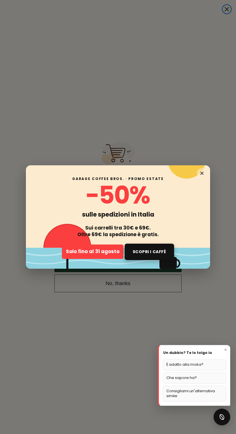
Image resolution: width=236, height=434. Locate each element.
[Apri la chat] (222, 417)
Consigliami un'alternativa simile (190, 393)
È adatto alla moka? (184, 364)
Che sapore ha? (181, 377)
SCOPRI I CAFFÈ (149, 252)
